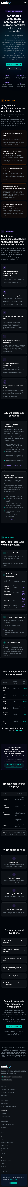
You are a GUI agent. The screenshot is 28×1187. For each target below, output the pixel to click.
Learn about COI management (12, 465)
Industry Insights (5, 1140)
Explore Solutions (14, 68)
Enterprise (3, 1127)
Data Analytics (5, 1100)
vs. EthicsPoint (5, 1169)
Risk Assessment (5, 1098)
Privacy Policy (13, 1179)
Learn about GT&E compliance (12, 520)
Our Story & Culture (6, 1160)
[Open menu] (25, 2)
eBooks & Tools (5, 1148)
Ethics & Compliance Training (8, 1106)
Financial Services (5, 1116)
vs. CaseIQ (4, 1172)
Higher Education (5, 1119)
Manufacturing (4, 1121)
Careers (3, 1163)
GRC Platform (4, 1087)
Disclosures (4, 1095)
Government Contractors (7, 1124)
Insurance (3, 1130)
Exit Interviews (4, 1103)
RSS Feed (3, 1153)
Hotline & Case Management (8, 1089)
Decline (6, 1183)
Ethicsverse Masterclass (7, 1142)
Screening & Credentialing (7, 1092)
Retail (2, 1132)
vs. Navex (3, 1166)
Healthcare (4, 1113)
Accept (14, 1183)
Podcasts (3, 1151)
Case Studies (4, 1145)
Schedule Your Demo (12, 64)
